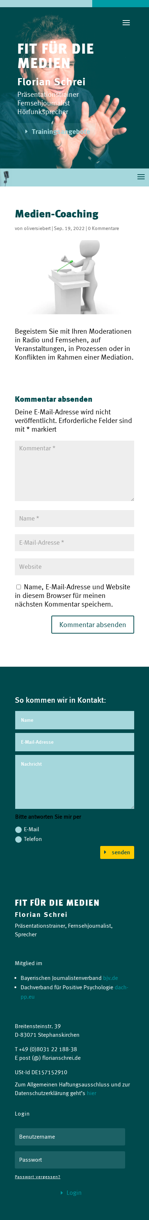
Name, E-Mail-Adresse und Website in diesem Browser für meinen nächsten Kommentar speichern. (72, 595)
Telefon (33, 839)
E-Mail (31, 829)
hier (91, 1093)
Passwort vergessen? (37, 1176)
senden (121, 852)
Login (74, 1193)
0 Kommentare (103, 228)
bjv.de (110, 977)
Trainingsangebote (61, 131)
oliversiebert (37, 228)
